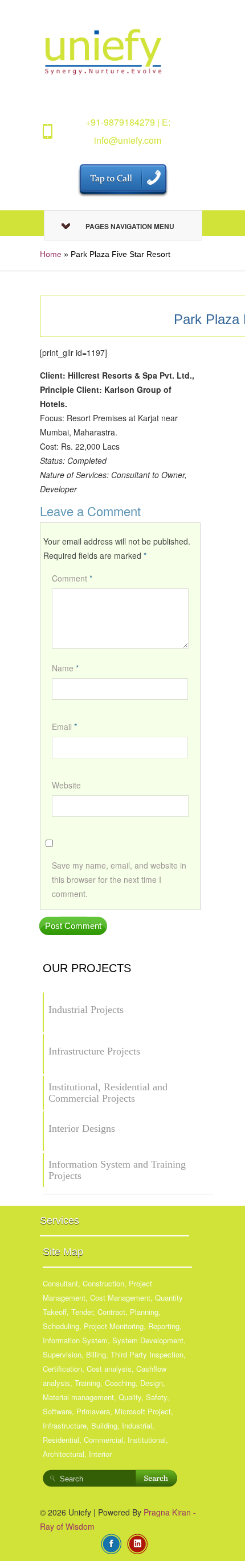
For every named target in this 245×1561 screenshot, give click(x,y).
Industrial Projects (86, 1009)
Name (65, 668)
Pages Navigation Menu (129, 226)
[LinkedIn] (137, 1542)
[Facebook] (111, 1542)
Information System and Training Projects (117, 1170)
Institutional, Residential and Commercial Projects (108, 1092)
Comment (72, 578)
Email (64, 726)
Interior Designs (81, 1128)
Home (51, 254)
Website (66, 785)
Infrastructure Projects (94, 1051)
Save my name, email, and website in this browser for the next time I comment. (119, 879)
